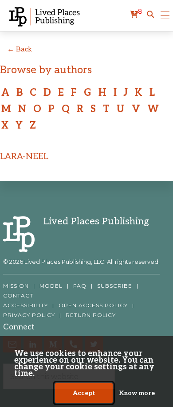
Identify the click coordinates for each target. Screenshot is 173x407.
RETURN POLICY (91, 315)
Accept (84, 393)
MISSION (16, 286)
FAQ (79, 286)
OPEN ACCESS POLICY (93, 305)
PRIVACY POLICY (29, 315)
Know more (137, 393)
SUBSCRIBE (114, 286)
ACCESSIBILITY (25, 305)
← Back (19, 49)
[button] (150, 15)
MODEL (51, 286)
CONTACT (18, 295)
